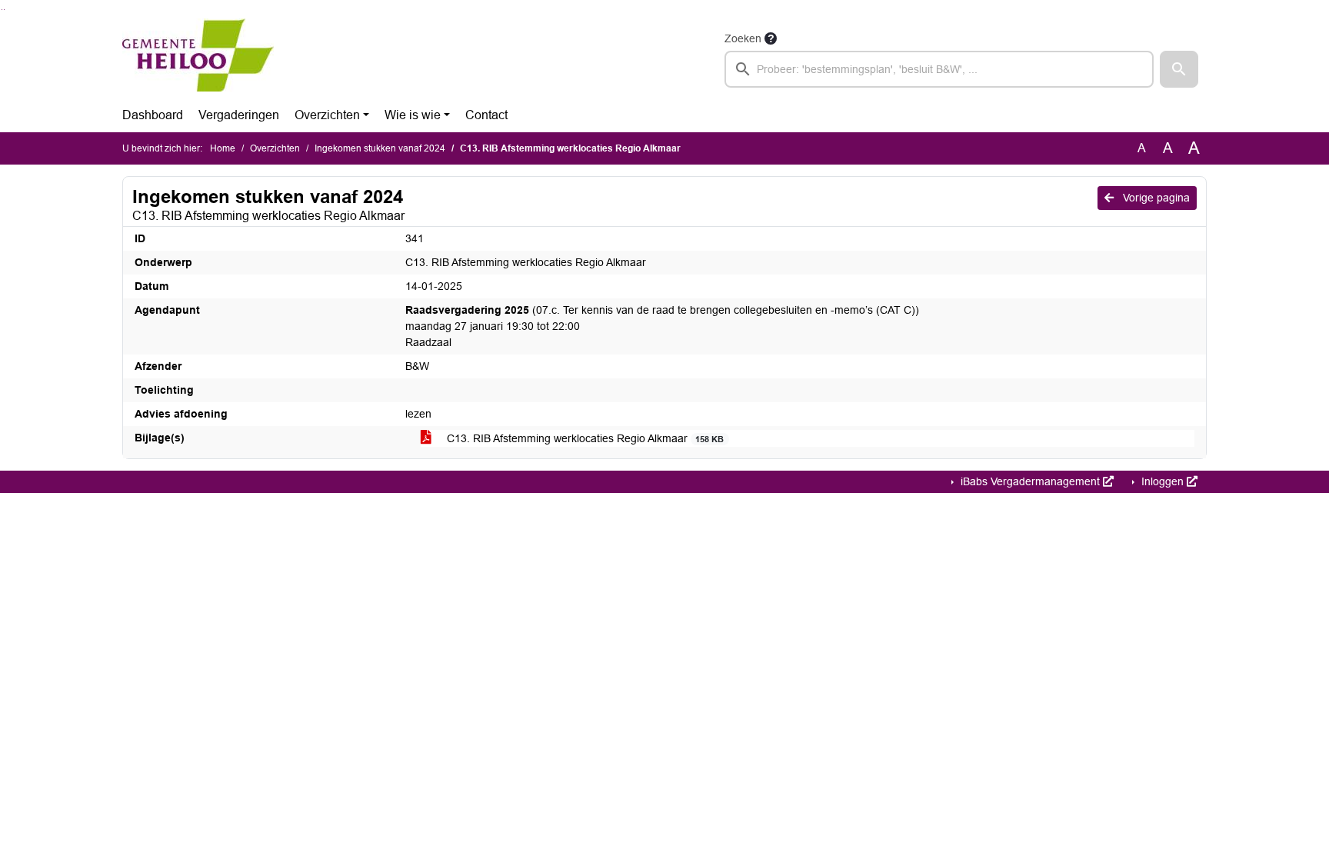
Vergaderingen (238, 115)
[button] (1179, 69)
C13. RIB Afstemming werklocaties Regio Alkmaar (584, 438)
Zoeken (742, 38)
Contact (486, 115)
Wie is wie (413, 115)
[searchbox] (939, 69)
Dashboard (152, 115)
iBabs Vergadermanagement (1030, 481)
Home (222, 148)
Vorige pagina (1155, 197)
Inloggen (1162, 481)
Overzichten (327, 115)
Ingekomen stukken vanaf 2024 (380, 148)
